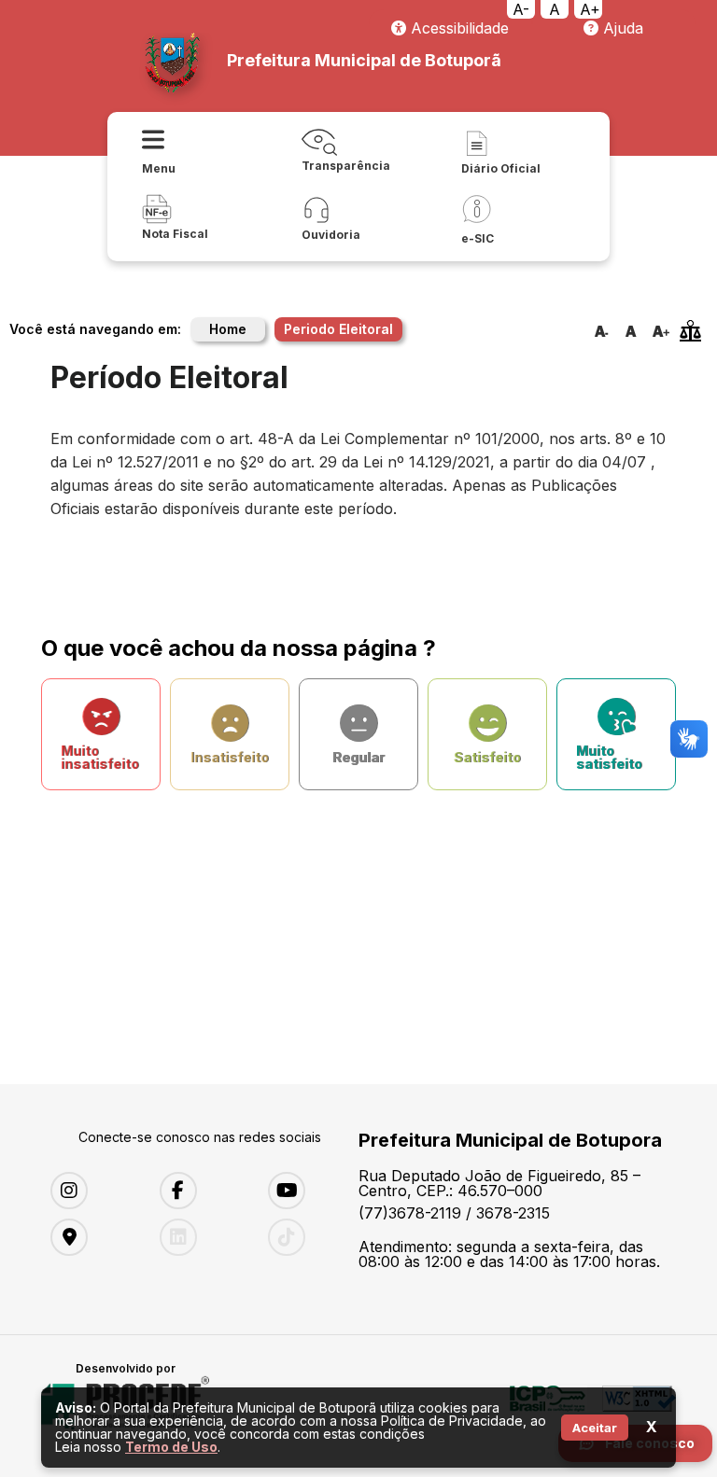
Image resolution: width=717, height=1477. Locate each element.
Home (227, 329)
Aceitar (594, 1427)
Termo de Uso (171, 1447)
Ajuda (620, 28)
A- (521, 9)
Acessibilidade (457, 28)
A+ (590, 9)
